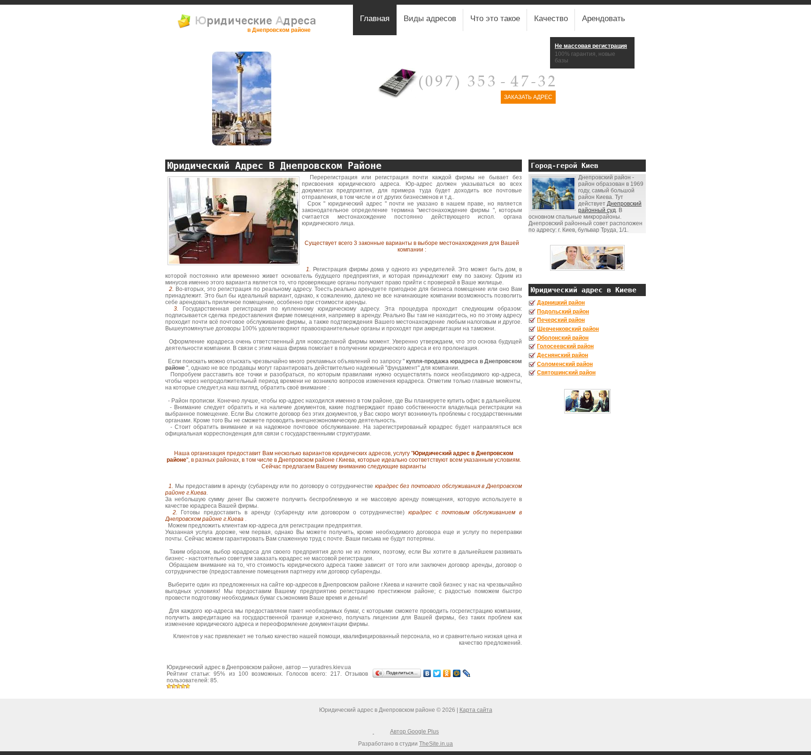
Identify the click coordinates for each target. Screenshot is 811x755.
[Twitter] (437, 673)
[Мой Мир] (457, 673)
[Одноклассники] (447, 673)
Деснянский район (562, 355)
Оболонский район (563, 338)
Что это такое (495, 18)
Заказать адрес (528, 97)
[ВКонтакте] (427, 673)
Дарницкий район (561, 302)
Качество (551, 18)
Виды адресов (430, 18)
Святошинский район (566, 372)
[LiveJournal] (467, 673)
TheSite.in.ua (436, 743)
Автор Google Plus (414, 731)
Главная (375, 18)
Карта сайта (475, 710)
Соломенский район (565, 364)
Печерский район (561, 320)
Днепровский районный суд (610, 207)
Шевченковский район (568, 329)
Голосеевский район (565, 346)
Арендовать (603, 18)
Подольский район (563, 311)
